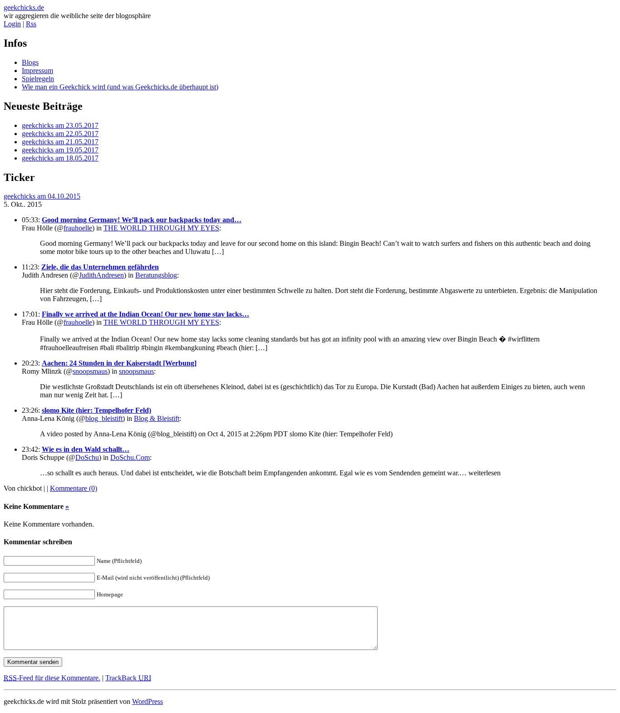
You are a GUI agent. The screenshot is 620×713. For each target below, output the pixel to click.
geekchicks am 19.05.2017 (60, 150)
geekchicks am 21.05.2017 (60, 142)
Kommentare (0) (73, 488)
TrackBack (128, 678)
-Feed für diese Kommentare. (52, 678)
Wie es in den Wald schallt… (85, 449)
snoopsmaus (90, 371)
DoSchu (87, 457)
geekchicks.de (24, 7)
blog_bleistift (104, 418)
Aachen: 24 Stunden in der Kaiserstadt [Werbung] (119, 363)
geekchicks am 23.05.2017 (60, 125)
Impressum (37, 70)
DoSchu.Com (130, 457)
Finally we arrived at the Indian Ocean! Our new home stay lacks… (145, 314)
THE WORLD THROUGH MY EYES (161, 228)
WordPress (147, 701)
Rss (31, 24)
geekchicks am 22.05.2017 (60, 133)
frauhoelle (78, 228)
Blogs (30, 62)
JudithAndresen (101, 275)
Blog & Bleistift (156, 418)
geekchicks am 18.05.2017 (60, 158)
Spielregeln (38, 79)
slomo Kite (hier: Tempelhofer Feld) (96, 410)
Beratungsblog (156, 275)
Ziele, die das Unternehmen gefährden (100, 267)
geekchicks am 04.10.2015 (42, 196)
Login (12, 24)
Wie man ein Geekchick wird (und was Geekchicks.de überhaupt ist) (120, 87)
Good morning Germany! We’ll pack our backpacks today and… (141, 220)
